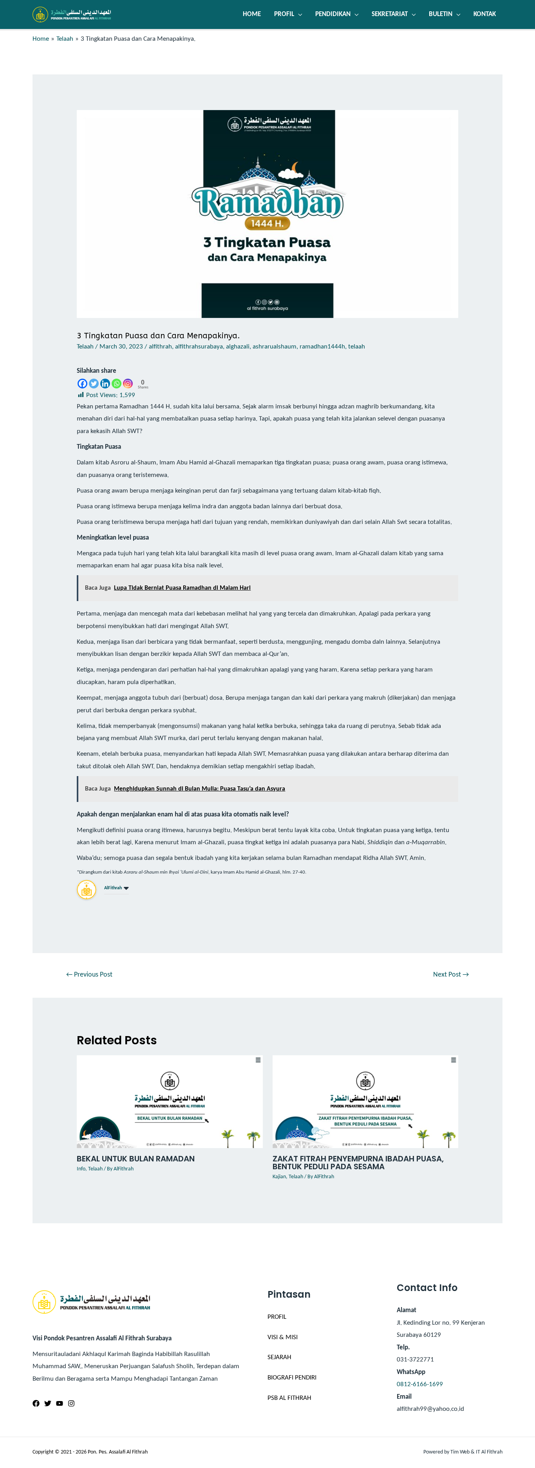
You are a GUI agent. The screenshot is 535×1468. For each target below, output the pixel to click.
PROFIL (284, 14)
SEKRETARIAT (390, 14)
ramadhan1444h (322, 346)
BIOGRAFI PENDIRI (292, 1377)
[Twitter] (94, 383)
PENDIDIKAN (333, 14)
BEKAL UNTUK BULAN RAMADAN (136, 1158)
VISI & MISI (283, 1337)
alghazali (237, 346)
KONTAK (485, 14)
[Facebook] (82, 383)
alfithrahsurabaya (199, 346)
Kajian (279, 1177)
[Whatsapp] (116, 383)
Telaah (85, 346)
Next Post (451, 975)
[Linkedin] (105, 383)
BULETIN (440, 14)
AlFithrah (113, 888)
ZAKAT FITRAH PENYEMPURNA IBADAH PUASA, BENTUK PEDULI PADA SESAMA (358, 1162)
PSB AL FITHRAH (289, 1398)
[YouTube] (59, 1403)
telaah (356, 346)
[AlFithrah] (86, 889)
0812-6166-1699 (420, 1384)
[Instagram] (128, 383)
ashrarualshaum (274, 346)
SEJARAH (279, 1357)
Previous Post (89, 975)
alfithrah (160, 346)
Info (81, 1169)
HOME (252, 14)
